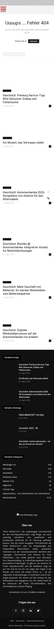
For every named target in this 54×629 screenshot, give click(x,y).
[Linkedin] (31, 610)
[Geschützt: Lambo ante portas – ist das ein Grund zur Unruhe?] (10, 445)
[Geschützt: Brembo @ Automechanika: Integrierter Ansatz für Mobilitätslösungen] (27, 224)
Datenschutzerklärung (35, 621)
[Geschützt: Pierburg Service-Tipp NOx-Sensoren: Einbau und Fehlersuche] (27, 76)
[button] (50, 9)
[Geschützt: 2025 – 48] (10, 431)
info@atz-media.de (36, 592)
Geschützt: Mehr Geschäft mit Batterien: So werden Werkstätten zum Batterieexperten (24, 290)
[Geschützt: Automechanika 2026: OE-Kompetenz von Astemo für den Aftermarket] (27, 170)
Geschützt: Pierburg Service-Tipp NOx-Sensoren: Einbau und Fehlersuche (24, 99)
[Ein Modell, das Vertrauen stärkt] (27, 125)
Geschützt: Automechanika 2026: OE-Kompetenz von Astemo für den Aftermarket (26, 196)
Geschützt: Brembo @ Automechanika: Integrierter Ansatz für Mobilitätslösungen (25, 247)
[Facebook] (16, 610)
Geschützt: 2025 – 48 (28, 428)
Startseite (33, 41)
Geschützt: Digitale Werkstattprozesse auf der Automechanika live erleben (20, 333)
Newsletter (7, 138)
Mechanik (7, 91)
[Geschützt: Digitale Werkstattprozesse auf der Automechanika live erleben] (27, 315)
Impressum (20, 621)
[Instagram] (23, 610)
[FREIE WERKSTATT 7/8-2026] (10, 418)
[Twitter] (38, 610)
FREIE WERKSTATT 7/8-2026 (31, 415)
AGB (12, 621)
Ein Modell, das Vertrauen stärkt (23, 142)
